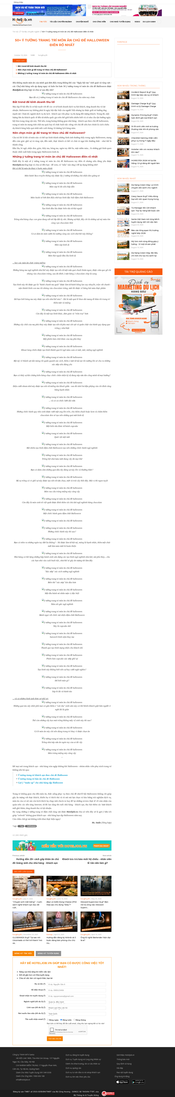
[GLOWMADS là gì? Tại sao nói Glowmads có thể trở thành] (28, 922)
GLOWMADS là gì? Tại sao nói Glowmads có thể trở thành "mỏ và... (27, 940)
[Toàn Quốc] (76, 1014)
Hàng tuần (67, 1020)
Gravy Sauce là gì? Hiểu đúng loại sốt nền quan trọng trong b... (145, 199)
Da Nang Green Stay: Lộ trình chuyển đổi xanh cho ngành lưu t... (144, 188)
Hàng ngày (54, 1020)
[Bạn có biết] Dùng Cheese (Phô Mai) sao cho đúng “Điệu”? (62, 903)
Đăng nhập (18, 2)
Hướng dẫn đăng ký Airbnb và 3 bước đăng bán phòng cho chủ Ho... (61, 940)
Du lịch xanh (149, 21)
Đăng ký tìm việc (23, 953)
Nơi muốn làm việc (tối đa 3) (31, 1013)
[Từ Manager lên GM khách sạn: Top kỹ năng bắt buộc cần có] (123, 210)
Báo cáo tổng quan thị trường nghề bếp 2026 (144, 231)
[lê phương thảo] (49, 10)
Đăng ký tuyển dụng (48, 953)
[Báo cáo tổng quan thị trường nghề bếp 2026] (123, 233)
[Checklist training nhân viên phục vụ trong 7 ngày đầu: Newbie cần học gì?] (123, 141)
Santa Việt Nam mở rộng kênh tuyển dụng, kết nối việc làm (145, 220)
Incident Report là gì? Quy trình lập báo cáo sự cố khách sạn (145, 95)
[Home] (22, 22)
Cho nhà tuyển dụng (120, 21)
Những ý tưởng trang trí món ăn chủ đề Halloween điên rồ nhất (47, 73)
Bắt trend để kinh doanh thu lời (32, 66)
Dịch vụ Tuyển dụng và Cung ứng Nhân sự (83, 1059)
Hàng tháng (80, 1020)
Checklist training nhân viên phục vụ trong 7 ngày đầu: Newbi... (144, 141)
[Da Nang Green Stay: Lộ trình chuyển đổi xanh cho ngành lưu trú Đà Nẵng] (123, 187)
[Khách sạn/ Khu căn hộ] (76, 1008)
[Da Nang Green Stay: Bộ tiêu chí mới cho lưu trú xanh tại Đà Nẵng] (123, 255)
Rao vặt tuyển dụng (125, 1072)
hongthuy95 (17, 899)
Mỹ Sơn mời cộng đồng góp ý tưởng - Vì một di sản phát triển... (144, 244)
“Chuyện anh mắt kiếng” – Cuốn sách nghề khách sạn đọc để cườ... (27, 905)
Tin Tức (43, 21)
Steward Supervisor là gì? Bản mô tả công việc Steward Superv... (94, 905)
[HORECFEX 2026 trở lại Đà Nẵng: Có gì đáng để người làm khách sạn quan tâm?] (123, 163)
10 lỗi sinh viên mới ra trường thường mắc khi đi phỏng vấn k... (145, 129)
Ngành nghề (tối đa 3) (34, 1001)
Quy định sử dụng (124, 1063)
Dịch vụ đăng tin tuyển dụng (77, 1055)
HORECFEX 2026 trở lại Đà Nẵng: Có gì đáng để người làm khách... (145, 163)
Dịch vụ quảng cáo (73, 1068)
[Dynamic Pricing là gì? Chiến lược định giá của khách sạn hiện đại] (123, 118)
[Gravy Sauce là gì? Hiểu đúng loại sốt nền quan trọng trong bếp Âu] (123, 199)
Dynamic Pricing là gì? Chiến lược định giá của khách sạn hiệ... (144, 118)
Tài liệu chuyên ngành (61, 21)
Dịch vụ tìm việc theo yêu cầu (78, 1076)
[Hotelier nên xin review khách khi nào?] (123, 152)
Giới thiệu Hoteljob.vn (125, 1055)
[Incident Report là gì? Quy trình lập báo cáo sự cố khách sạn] (123, 95)
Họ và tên (40, 984)
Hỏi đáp (120, 1068)
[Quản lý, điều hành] (76, 1002)
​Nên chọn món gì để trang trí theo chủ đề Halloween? (42, 69)
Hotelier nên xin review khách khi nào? (145, 150)
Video (137, 21)
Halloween (31, 826)
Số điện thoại (38, 990)
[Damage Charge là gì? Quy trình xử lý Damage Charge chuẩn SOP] (123, 106)
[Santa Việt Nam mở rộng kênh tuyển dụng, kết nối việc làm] (123, 222)
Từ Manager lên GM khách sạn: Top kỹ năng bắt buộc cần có (145, 211)
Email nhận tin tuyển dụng (32, 996)
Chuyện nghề (82, 21)
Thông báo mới (123, 1059)
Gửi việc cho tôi (55, 1039)
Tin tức (16, 32)
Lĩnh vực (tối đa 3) (36, 1007)
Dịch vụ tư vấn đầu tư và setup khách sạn (83, 1072)
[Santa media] (138, 305)
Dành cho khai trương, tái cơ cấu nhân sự (83, 1063)
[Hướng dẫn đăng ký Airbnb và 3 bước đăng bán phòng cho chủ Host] (62, 922)
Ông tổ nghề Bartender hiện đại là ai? (95, 938)
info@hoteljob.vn (23, 1079)
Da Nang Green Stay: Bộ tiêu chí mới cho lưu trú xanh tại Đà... (144, 256)
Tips (21, 826)
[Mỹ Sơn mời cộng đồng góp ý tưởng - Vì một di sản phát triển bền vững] (123, 244)
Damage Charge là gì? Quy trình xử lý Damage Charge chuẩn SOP (143, 106)
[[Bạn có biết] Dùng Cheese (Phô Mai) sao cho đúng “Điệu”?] (62, 886)
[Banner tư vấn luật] (125, 10)
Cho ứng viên (99, 21)
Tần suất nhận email (35, 1019)
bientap (50, 934)
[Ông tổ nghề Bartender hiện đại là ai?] (96, 922)
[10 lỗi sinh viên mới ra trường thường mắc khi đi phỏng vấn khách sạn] (123, 129)
